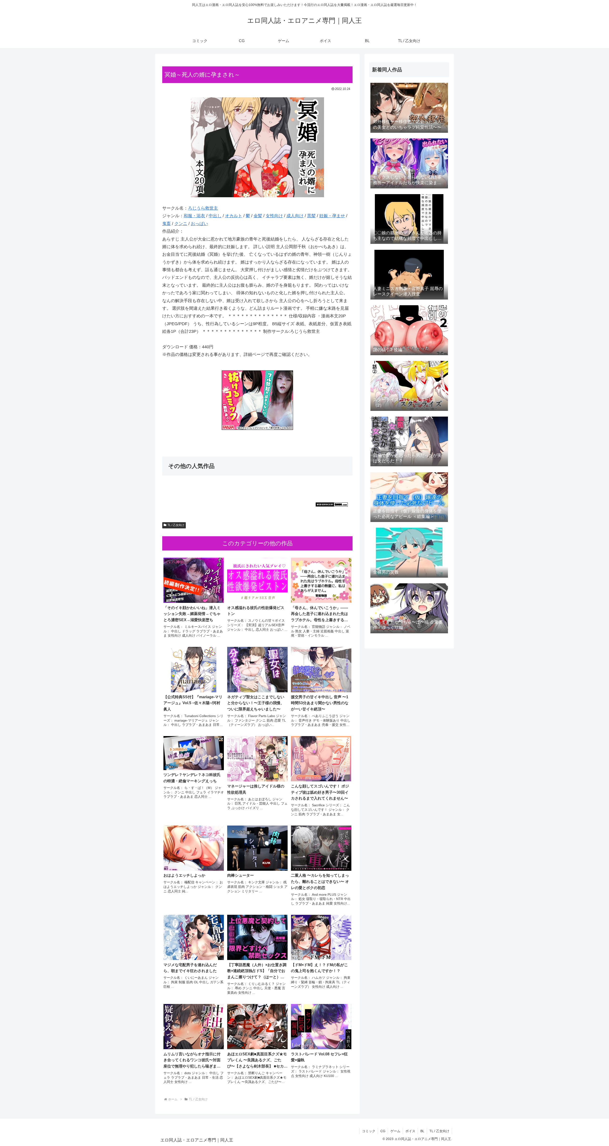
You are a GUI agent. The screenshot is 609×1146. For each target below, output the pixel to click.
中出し (215, 215)
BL (422, 1131)
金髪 (258, 215)
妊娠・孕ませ (332, 215)
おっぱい (199, 223)
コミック (368, 1131)
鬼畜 (166, 223)
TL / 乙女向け (175, 525)
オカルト (233, 215)
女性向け (274, 215)
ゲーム (395, 1131)
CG (382, 1131)
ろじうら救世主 (203, 208)
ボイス (410, 1131)
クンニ (180, 223)
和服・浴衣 (194, 215)
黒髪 (311, 215)
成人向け (295, 215)
